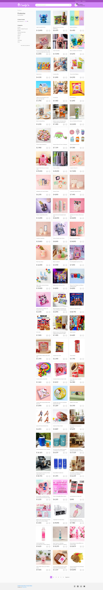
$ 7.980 (72, 523)
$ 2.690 (38, 312)
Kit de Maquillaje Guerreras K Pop (76, 261)
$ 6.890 (55, 312)
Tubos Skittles (72, 355)
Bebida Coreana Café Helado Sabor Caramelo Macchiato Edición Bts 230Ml (59, 122)
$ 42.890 (56, 218)
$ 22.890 (73, 124)
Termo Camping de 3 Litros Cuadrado (43, 449)
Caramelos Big (55, 74)
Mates (19, 37)
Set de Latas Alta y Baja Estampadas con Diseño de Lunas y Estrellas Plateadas (60, 451)
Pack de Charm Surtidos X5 (41, 144)
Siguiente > (67, 577)
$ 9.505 (38, 570)
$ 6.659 (55, 452)
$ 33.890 (73, 218)
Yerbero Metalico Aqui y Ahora (58, 238)
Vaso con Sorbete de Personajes (76, 121)
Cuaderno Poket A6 (73, 167)
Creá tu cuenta (78, 1)
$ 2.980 (38, 148)
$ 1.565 (38, 382)
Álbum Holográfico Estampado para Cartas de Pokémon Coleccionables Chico (59, 310)
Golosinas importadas (22, 32)
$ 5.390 (38, 359)
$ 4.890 (55, 194)
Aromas (19, 27)
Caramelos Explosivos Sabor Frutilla (59, 378)
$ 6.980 (72, 382)
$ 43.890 (73, 570)
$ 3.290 (38, 124)
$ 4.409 (72, 335)
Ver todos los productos (25, 45)
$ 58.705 (39, 476)
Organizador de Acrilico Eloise (58, 519)
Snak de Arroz (38, 74)
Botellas (19, 30)
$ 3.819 (55, 382)
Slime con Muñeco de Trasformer (76, 50)
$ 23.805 (39, 241)
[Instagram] (78, 586)
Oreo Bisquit (55, 97)
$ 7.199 (55, 148)
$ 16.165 (39, 452)
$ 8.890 (55, 241)
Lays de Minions (73, 97)
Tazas (19, 38)
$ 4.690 (72, 54)
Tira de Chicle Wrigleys (74, 74)
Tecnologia (20, 40)
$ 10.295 (56, 546)
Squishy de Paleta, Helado (58, 425)
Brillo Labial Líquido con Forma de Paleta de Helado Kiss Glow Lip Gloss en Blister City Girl (77, 521)
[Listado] (27, 21)
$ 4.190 (38, 77)
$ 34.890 (73, 241)
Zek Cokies (38, 332)
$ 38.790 (73, 312)
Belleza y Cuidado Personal (23, 28)
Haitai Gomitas (72, 332)
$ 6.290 (38, 194)
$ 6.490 (72, 30)
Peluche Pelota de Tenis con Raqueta (60, 144)
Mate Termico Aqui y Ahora (75, 238)
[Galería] (26, 21)
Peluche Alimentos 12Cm (74, 144)
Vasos (19, 41)
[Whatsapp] (81, 586)
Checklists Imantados (40, 238)
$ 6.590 (72, 406)
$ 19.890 (39, 288)
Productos (19, 10)
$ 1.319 (55, 570)
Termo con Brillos (56, 167)
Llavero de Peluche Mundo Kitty (42, 425)
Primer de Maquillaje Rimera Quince (59, 496)
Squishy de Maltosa (73, 27)
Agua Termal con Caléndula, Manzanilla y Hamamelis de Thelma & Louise (60, 544)
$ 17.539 (73, 452)
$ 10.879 (73, 546)
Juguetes (19, 33)
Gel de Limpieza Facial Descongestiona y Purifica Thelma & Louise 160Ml (43, 544)
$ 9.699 (72, 429)
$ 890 (72, 499)
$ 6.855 (38, 429)
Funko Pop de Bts (56, 50)
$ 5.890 (38, 406)
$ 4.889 (55, 429)
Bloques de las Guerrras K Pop (58, 285)
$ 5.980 (55, 101)
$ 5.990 (38, 101)
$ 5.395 (55, 476)
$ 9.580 (72, 148)
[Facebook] (74, 586)
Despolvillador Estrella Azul (58, 472)
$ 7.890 (72, 265)
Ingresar (83, 1)
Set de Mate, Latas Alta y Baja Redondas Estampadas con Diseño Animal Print (76, 451)
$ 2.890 (38, 54)
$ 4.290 (72, 77)
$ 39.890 (56, 523)
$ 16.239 (73, 476)
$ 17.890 (56, 54)
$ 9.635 (38, 546)
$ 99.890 (39, 171)
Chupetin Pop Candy (57, 355)
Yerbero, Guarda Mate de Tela (41, 214)
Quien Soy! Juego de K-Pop (75, 308)
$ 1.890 (55, 77)
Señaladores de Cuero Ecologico (42, 191)
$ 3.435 (38, 523)
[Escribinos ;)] (84, 586)
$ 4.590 (55, 265)
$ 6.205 (55, 499)
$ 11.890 (39, 218)
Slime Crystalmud (56, 261)
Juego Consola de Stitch (40, 27)
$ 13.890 (39, 30)
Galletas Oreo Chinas (74, 402)
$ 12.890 (39, 265)
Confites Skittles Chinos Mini (41, 378)
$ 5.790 (72, 359)
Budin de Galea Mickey (40, 121)
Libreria (19, 35)
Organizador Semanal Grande (75, 191)
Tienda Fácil (24, 587)
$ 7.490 (55, 124)
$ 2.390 (55, 359)
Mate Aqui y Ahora (39, 261)
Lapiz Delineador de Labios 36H (75, 496)
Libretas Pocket (56, 191)
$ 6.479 (55, 30)
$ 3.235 (38, 499)
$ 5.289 (55, 406)
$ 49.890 (56, 171)
